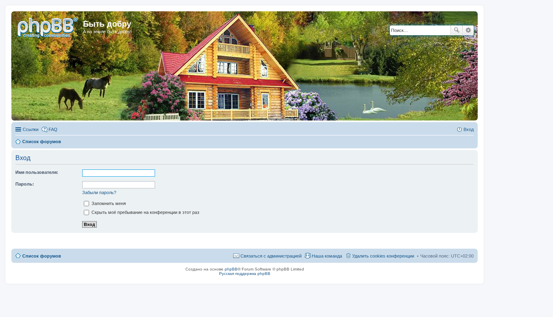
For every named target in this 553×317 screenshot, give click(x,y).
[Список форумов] (48, 26)
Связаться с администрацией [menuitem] (271, 256)
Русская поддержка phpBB (244, 273)
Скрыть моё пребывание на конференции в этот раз (144, 212)
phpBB (231, 269)
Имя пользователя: (36, 172)
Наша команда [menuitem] (327, 256)
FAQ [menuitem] (53, 129)
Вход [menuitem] (469, 129)
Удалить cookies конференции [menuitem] (383, 256)
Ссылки (30, 129)
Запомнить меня (108, 203)
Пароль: (24, 184)
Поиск (457, 30)
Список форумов (41, 256)
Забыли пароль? (99, 192)
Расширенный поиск (468, 30)
